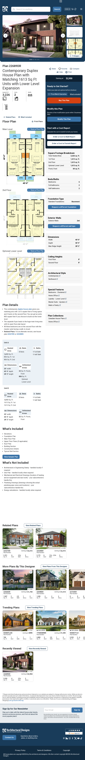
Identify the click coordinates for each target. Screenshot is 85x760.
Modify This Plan (64, 119)
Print (70, 72)
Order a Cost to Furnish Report (64, 143)
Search (57, 9)
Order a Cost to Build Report (64, 137)
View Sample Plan (11, 457)
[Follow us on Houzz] (67, 738)
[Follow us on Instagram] (69, 738)
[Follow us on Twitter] (75, 738)
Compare (76, 69)
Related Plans (10, 117)
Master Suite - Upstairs (56, 302)
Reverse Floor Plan (37, 129)
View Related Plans (33, 525)
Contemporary (53, 276)
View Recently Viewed (37, 649)
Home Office (53, 296)
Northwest (52, 279)
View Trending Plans (35, 607)
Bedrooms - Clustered (56, 292)
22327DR (10, 334)
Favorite (64, 69)
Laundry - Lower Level (56, 299)
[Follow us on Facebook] (72, 738)
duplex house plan (25, 309)
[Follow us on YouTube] (78, 738)
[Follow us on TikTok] (81, 738)
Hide (61, 72)
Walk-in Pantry (53, 305)
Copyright (66, 750)
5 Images (75, 56)
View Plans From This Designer (55, 566)
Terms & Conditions (44, 750)
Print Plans (38, 121)
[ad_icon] (5, 9)
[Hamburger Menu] (81, 9)
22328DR (20, 334)
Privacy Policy (20, 750)
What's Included (26, 117)
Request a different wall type (64, 226)
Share (54, 69)
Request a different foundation (64, 207)
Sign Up (77, 710)
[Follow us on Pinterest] (64, 738)
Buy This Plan (64, 100)
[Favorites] (72, 9)
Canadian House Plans (56, 318)
